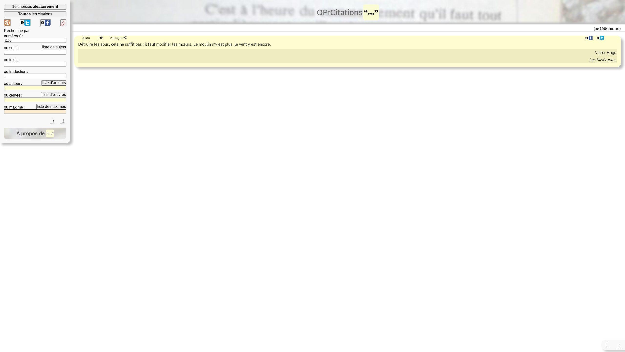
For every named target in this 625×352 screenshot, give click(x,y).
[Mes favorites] (63, 22)
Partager (116, 38)
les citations (35, 14)
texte (13, 60)
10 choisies (35, 6)
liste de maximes (51, 106)
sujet (13, 48)
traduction (17, 71)
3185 (86, 38)
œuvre (15, 95)
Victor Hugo (605, 52)
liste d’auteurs (54, 83)
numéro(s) (12, 36)
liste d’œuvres (54, 94)
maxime (16, 107)
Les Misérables (602, 59)
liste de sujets (54, 47)
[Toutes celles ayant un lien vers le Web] (7, 22)
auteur (14, 83)
